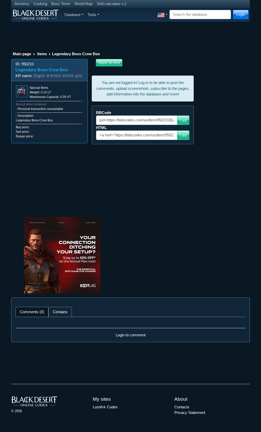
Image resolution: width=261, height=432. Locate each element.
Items (42, 54)
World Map (83, 4)
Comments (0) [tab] (32, 312)
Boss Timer (60, 4)
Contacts (181, 407)
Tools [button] (92, 14)
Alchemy (22, 4)
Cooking (40, 4)
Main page (22, 54)
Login (240, 14)
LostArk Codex (105, 407)
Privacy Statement (189, 412)
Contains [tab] (60, 312)
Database (72, 14)
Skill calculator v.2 (111, 4)
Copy (183, 120)
